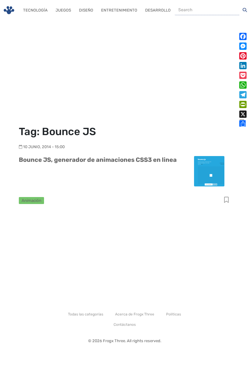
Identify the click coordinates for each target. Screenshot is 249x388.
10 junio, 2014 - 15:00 (44, 147)
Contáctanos (125, 324)
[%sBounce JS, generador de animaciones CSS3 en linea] (209, 171)
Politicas (173, 314)
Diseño (86, 10)
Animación (31, 200)
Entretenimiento (119, 10)
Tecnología (35, 10)
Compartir (226, 200)
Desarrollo (158, 10)
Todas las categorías (85, 314)
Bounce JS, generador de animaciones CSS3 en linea (98, 159)
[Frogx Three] (9, 10)
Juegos (63, 10)
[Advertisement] (124, 72)
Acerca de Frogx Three (134, 314)
